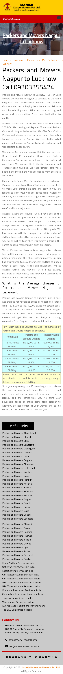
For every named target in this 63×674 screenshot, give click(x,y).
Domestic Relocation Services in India (21, 590)
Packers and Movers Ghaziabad (18, 464)
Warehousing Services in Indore (18, 602)
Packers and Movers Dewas (16, 543)
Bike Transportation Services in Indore (21, 582)
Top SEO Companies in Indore (17, 610)
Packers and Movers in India (16, 539)
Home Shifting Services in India (18, 563)
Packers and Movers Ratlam (16, 551)
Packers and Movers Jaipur (15, 476)
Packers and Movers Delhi (15, 456)
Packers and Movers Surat (15, 511)
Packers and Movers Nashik (16, 503)
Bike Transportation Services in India (21, 586)
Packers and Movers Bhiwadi (17, 524)
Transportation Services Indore (18, 598)
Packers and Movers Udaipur (16, 514)
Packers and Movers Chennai (16, 452)
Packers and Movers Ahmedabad (19, 433)
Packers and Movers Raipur (16, 507)
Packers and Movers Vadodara (17, 518)
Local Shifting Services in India (17, 571)
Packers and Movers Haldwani (17, 535)
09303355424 (11, 19)
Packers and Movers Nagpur (16, 499)
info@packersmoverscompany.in (24, 646)
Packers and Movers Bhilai (15, 441)
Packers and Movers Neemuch (17, 555)
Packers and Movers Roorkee (17, 532)
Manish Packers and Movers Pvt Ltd (41, 667)
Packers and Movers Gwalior (16, 559)
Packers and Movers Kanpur (16, 487)
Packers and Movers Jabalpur (17, 472)
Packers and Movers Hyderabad (18, 468)
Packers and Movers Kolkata (17, 483)
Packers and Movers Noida (16, 528)
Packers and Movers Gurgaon (17, 460)
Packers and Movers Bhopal (16, 437)
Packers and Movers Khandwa (17, 491)
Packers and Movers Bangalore (18, 445)
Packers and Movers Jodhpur (16, 480)
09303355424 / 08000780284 (23, 640)
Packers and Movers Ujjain (15, 547)
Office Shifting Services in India (18, 567)
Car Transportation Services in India (20, 574)
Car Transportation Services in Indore (21, 578)
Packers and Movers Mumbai (17, 495)
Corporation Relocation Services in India (22, 594)
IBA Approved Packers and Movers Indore (23, 606)
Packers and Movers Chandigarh (18, 448)
